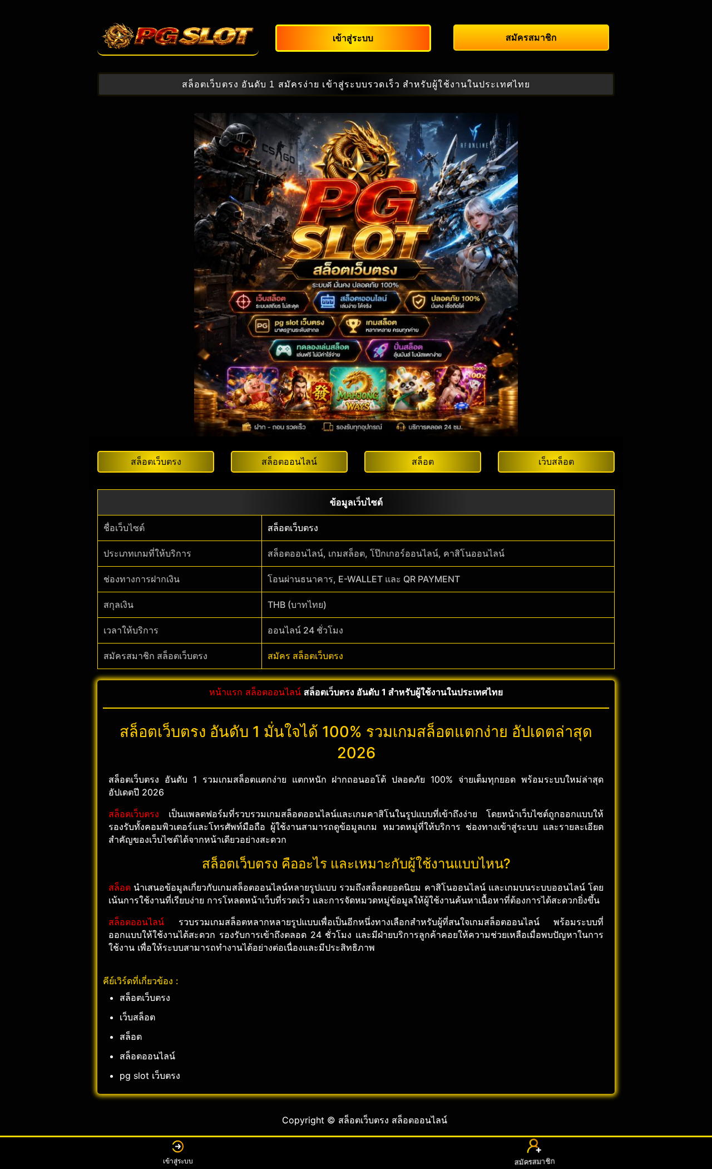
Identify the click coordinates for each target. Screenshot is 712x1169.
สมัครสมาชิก (533, 1161)
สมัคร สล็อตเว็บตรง (305, 655)
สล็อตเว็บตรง (293, 527)
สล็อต (119, 887)
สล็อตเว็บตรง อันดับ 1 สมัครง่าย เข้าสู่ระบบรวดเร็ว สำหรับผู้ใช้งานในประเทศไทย (356, 84)
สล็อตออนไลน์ (273, 692)
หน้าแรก (226, 692)
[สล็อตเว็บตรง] (178, 36)
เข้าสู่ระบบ (178, 1161)
